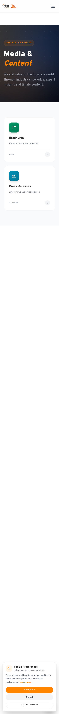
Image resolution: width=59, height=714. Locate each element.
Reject (29, 697)
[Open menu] (53, 6)
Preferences (31, 705)
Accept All (29, 689)
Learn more (25, 682)
